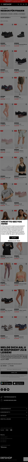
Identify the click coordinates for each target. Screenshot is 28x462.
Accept (14, 238)
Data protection (21, 234)
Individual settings (14, 241)
